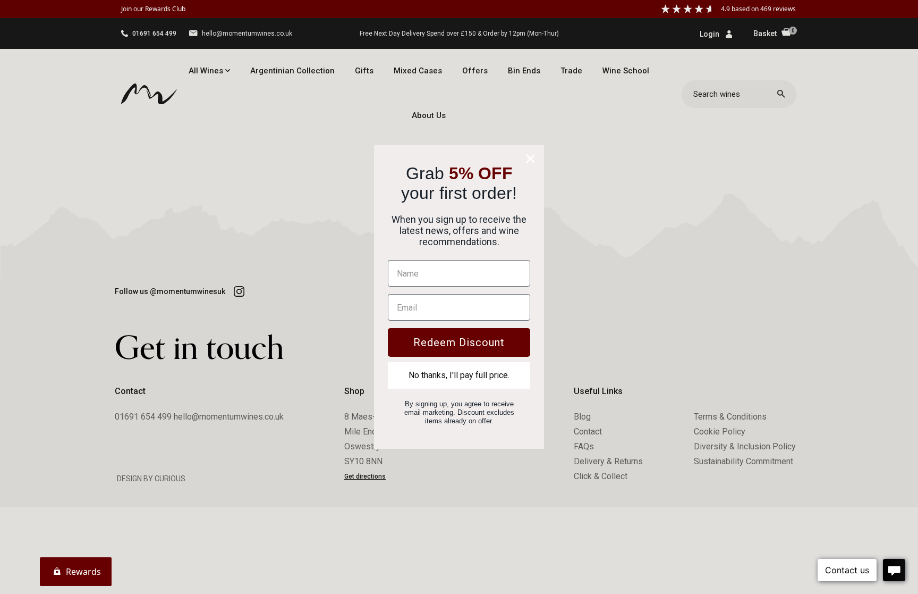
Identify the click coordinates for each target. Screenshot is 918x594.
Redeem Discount (459, 342)
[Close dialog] (530, 158)
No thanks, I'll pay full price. (459, 375)
